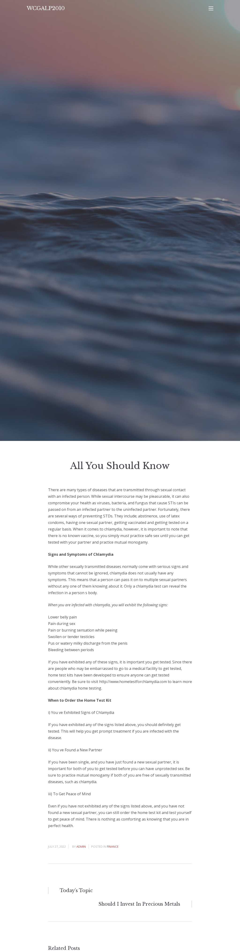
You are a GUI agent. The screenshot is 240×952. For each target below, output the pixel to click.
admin (81, 846)
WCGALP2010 (46, 8)
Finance (113, 846)
